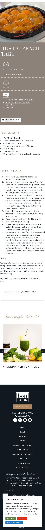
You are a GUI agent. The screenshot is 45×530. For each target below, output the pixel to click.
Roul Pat (10, 108)
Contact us (22, 468)
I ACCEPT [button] (10, 518)
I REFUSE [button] (22, 518)
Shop (22, 427)
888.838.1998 (24, 416)
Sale (22, 432)
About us (22, 459)
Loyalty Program (22, 445)
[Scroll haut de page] (3, 5)
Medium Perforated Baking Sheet (20, 100)
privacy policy (33, 514)
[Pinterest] (30, 420)
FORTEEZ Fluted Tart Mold (18, 102)
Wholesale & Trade (22, 454)
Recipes (22, 436)
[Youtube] (25, 420)
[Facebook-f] (15, 420)
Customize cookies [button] (14, 522)
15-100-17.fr (22, 528)
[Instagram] (20, 420)
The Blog (22, 463)
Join (22, 441)
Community (22, 450)
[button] (11, 120)
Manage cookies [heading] (14, 499)
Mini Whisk (10, 105)
